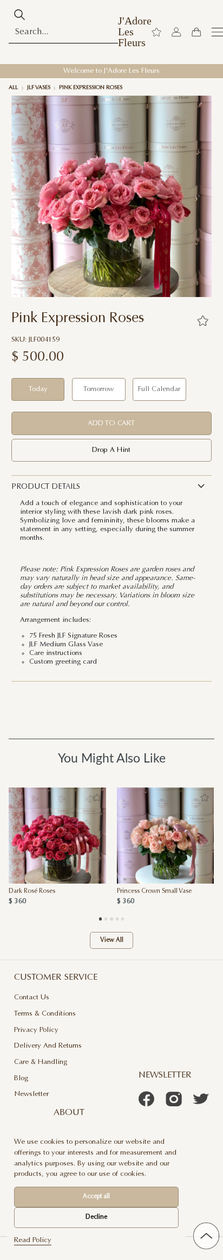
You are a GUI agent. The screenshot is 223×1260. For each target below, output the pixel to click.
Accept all (96, 1197)
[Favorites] (202, 320)
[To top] (206, 1235)
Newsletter (31, 1094)
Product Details (45, 487)
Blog (21, 1078)
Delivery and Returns (48, 1045)
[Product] (57, 836)
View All (111, 940)
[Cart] (196, 32)
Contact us (31, 997)
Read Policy (32, 1240)
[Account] (176, 32)
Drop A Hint (111, 449)
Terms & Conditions (45, 1013)
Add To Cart (111, 423)
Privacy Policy (36, 1030)
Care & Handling (40, 1062)
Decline (96, 1217)
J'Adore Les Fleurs (135, 32)
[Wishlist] (156, 32)
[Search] (19, 14)
